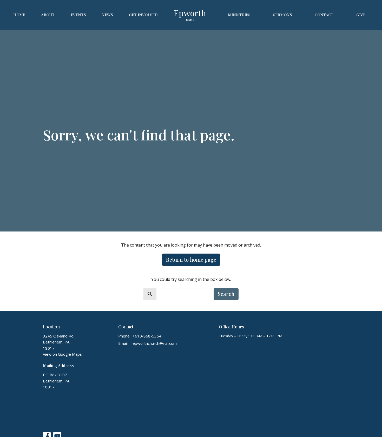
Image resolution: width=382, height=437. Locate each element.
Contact (324, 14)
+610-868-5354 (147, 336)
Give (360, 14)
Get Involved (143, 14)
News (107, 14)
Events (78, 14)
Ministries (239, 14)
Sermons (282, 14)
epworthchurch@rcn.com (155, 343)
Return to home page (191, 259)
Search (226, 293)
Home (19, 14)
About (48, 14)
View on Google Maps (62, 354)
